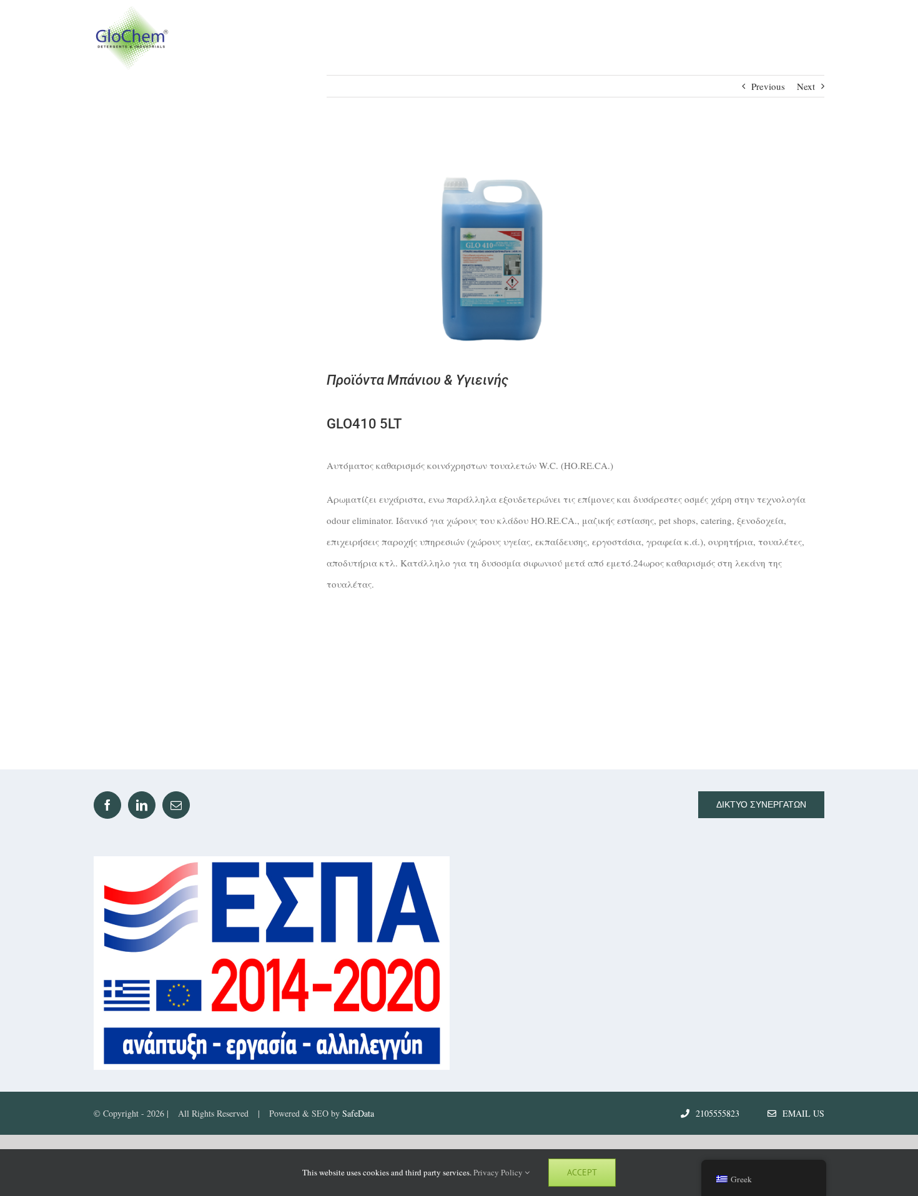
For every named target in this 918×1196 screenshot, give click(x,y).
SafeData (358, 1113)
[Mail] (176, 805)
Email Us (800, 1113)
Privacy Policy (499, 1172)
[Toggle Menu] (813, 38)
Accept (582, 1172)
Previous (768, 86)
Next (806, 86)
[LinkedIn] (141, 805)
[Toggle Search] (766, 37)
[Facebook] (107, 805)
